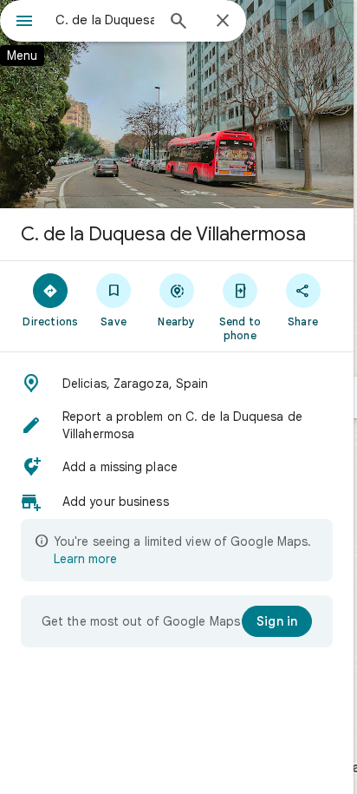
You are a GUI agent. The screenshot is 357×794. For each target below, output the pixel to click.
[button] (177, 383)
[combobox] (104, 20)
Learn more (85, 559)
